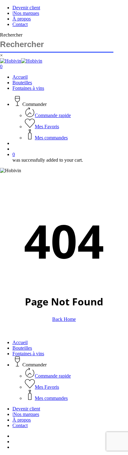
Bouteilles (22, 348)
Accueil (20, 342)
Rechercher (11, 34)
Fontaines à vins (28, 353)
